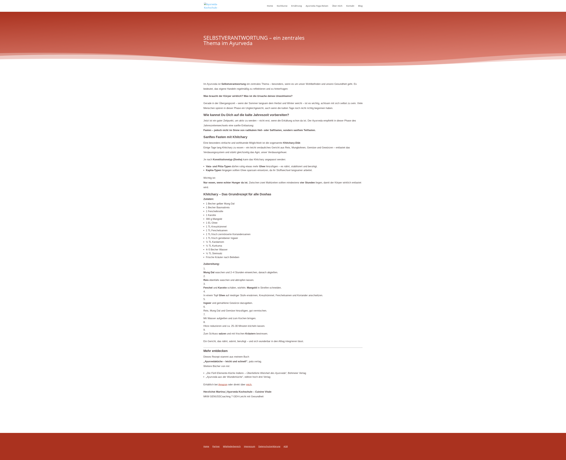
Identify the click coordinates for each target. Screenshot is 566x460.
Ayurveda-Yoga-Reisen (317, 6)
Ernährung (296, 6)
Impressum (249, 446)
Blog (360, 6)
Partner (216, 446)
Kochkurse (282, 6)
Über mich (337, 6)
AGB (286, 446)
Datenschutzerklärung (269, 446)
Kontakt (350, 6)
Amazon (222, 384)
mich (248, 384)
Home (270, 6)
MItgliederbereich (232, 446)
